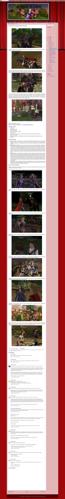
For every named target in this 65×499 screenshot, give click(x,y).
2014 (49, 38)
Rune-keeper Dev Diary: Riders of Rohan (52, 51)
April (50, 68)
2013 (49, 39)
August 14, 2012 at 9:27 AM (15, 405)
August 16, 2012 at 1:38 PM (15, 448)
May (50, 67)
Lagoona (36, 349)
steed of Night (11, 350)
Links (27, 21)
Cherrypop (15, 349)
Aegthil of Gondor (14, 414)
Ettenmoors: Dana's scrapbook (52, 60)
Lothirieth (12, 364)
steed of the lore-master (16, 350)
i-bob (38, 496)
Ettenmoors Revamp (53, 21)
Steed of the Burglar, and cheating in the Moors (52, 53)
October (50, 44)
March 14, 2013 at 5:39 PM (15, 456)
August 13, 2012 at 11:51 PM (15, 356)
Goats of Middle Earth (21, 21)
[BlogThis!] (21, 348)
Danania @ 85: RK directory (37, 21)
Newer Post (10, 491)
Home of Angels (32, 349)
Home (10, 21)
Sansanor (42, 349)
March (50, 69)
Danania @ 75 (46, 21)
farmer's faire (28, 349)
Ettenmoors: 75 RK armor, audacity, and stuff (52, 62)
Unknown (12, 429)
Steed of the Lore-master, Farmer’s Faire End (53, 58)
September (51, 45)
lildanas (39, 349)
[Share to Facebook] (23, 348)
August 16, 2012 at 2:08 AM (15, 438)
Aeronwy (12, 349)
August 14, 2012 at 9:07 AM (15, 384)
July (49, 64)
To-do (31, 21)
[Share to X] (22, 348)
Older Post (43, 491)
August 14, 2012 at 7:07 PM (15, 411)
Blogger (44, 496)
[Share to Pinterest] (24, 348)
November (50, 43)
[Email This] (20, 348)
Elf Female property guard (21, 349)
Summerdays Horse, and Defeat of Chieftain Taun (52, 49)
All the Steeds (14, 21)
